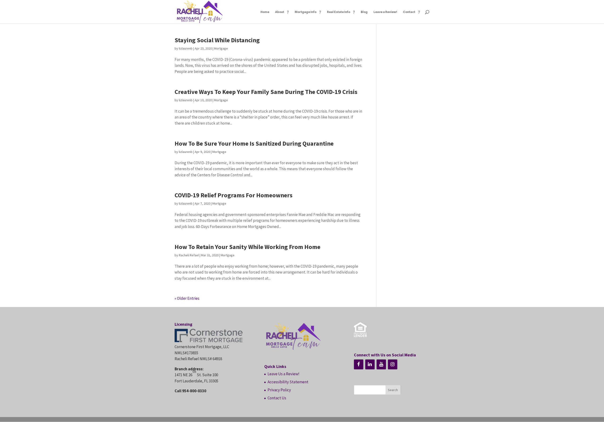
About (279, 12)
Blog (364, 12)
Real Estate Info (338, 12)
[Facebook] (358, 364)
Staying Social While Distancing (217, 40)
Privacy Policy (279, 389)
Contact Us (277, 398)
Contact (409, 12)
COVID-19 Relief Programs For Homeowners (234, 195)
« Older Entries (187, 298)
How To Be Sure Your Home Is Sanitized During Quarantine (254, 143)
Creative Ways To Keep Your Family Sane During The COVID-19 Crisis (266, 92)
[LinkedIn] (370, 364)
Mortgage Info (305, 12)
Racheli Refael (189, 255)
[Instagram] (392, 364)
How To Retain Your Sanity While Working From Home (247, 247)
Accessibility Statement (288, 381)
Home (264, 12)
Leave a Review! (385, 12)
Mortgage (221, 48)
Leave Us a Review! (283, 373)
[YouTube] (381, 364)
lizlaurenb (186, 48)
